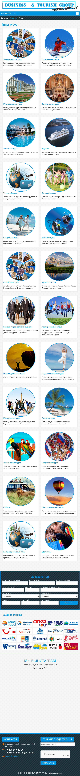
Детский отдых (49, 193)
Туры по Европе (10, 193)
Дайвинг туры (48, 237)
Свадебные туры (10, 237)
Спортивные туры (50, 462)
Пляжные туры (48, 418)
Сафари (6, 507)
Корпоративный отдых (52, 327)
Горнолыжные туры (50, 59)
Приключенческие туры (52, 507)
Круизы (45, 148)
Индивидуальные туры (13, 373)
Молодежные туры (11, 418)
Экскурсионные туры (12, 59)
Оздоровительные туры (53, 373)
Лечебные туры (10, 148)
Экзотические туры (12, 462)
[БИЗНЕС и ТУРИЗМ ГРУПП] (40, 5)
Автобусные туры (11, 282)
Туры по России (49, 282)
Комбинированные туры (14, 552)
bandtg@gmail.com (12, 756)
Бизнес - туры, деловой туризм (17, 327)
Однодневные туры (50, 104)
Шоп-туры (46, 552)
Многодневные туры (12, 104)
